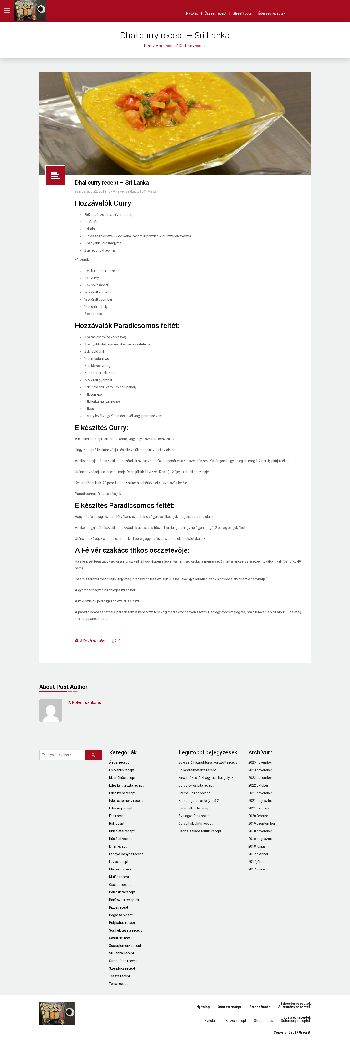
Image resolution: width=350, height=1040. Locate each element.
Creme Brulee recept (194, 793)
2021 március (258, 808)
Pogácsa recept (121, 915)
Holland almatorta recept (197, 770)
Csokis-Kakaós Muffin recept (200, 831)
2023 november (260, 770)
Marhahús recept (122, 869)
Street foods (242, 13)
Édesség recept (120, 808)
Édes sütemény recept (126, 801)
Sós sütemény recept (125, 945)
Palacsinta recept (122, 892)
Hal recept (116, 823)
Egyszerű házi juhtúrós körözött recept (208, 762)
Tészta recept (119, 976)
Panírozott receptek (124, 900)
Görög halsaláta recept (196, 823)
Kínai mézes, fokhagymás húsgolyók (206, 778)
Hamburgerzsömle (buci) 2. (199, 801)
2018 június (256, 846)
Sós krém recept (121, 938)
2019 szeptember (261, 823)
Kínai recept (118, 846)
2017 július (256, 862)
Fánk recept (118, 816)
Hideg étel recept (122, 831)
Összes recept (215, 13)
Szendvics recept (122, 968)
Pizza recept (118, 907)
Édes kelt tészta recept (126, 785)
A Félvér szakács (92, 641)
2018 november (260, 831)
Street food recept (123, 961)
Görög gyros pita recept (196, 785)
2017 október (258, 854)
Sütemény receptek (294, 1007)
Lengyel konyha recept (126, 854)
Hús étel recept (120, 839)
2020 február (258, 816)
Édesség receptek (271, 13)
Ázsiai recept (166, 46)
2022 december (260, 778)
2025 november (260, 762)
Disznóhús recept (122, 778)
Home (147, 46)
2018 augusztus (260, 839)
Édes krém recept (122, 793)
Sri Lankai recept (121, 953)
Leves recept (118, 862)
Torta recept (118, 984)
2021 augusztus (260, 801)
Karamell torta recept (194, 808)
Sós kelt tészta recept (125, 930)
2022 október (258, 785)
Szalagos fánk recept (195, 816)
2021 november (260, 793)
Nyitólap (192, 13)
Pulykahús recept (122, 923)
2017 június (256, 869)
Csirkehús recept (121, 770)
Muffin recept (119, 877)
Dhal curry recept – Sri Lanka (112, 182)
